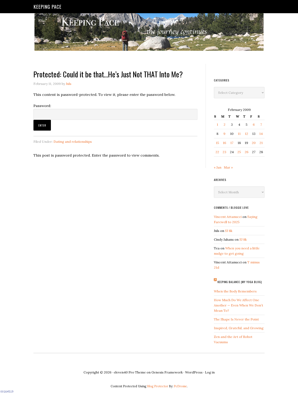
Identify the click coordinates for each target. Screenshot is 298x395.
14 (261, 134)
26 (246, 152)
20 (254, 143)
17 (231, 143)
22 (217, 152)
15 (217, 143)
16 (224, 143)
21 (261, 143)
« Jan (217, 167)
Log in (210, 372)
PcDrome (180, 386)
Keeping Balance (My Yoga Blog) (240, 282)
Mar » (228, 167)
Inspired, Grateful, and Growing (239, 328)
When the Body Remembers (235, 291)
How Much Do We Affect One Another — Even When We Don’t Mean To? (238, 305)
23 (224, 152)
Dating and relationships (73, 142)
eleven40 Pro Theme (130, 372)
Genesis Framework (167, 372)
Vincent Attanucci (228, 217)
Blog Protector (157, 386)
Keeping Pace (47, 6)
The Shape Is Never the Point (236, 319)
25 (239, 152)
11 (239, 134)
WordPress (194, 372)
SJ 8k (228, 231)
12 (246, 134)
